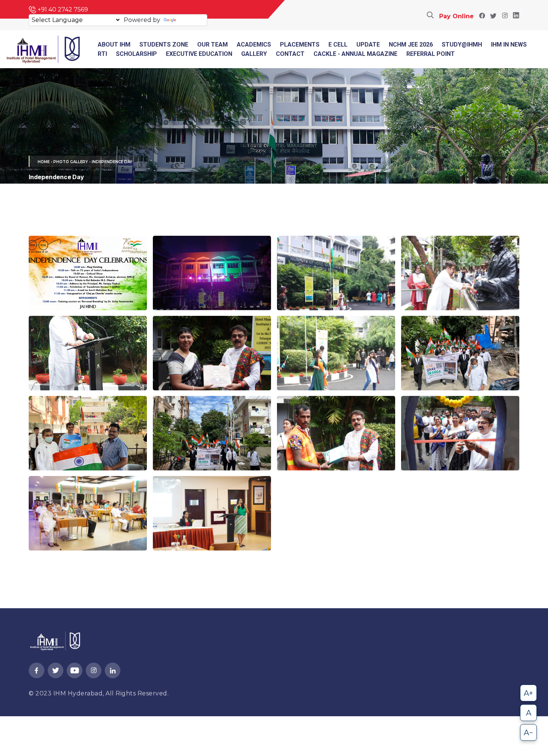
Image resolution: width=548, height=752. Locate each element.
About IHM (114, 44)
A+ (528, 693)
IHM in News (509, 44)
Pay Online (456, 16)
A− (528, 732)
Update (368, 44)
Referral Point (430, 53)
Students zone (163, 44)
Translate (191, 19)
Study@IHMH (462, 44)
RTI (102, 53)
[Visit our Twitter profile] (493, 16)
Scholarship (136, 53)
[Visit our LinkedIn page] (516, 16)
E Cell (337, 44)
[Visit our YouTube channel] (74, 671)
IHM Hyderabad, (79, 693)
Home (44, 161)
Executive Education (199, 53)
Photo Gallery (70, 161)
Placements (299, 44)
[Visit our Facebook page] (482, 16)
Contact (290, 53)
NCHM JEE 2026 (411, 44)
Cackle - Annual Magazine (355, 53)
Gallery (254, 53)
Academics (254, 44)
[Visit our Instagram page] (505, 16)
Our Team (212, 44)
